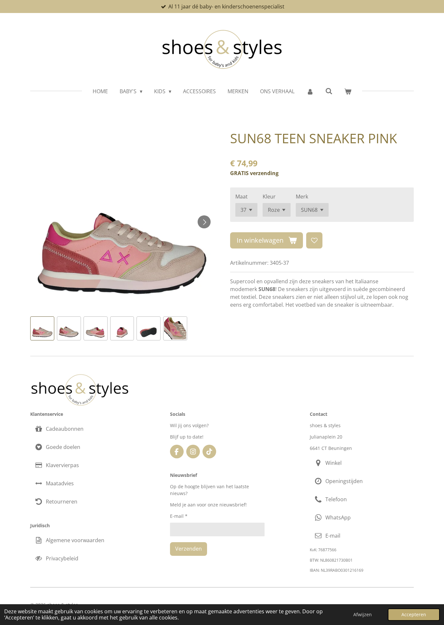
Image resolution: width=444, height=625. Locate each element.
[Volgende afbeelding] (204, 221)
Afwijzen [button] (362, 614)
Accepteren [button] (413, 614)
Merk (302, 196)
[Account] (310, 91)
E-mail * (179, 516)
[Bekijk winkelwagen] (348, 91)
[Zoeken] (329, 91)
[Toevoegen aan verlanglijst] (314, 240)
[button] (42, 328)
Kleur (269, 196)
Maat (241, 196)
